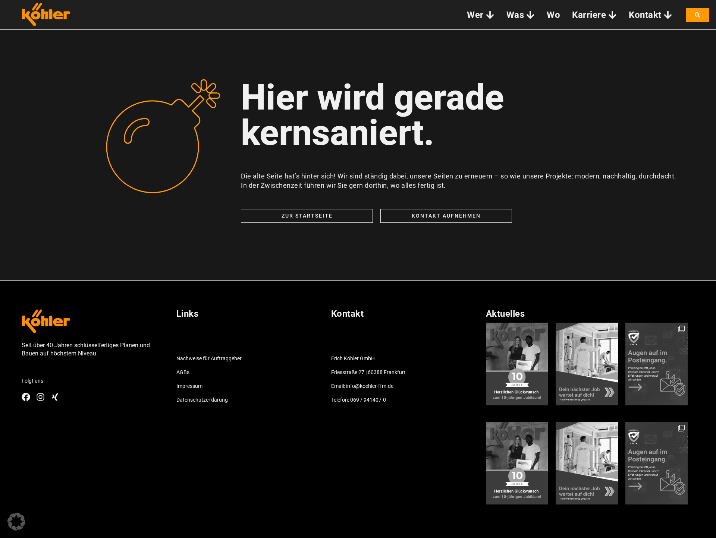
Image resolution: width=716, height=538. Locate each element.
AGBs (182, 372)
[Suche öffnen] (697, 15)
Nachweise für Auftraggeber (209, 358)
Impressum (189, 386)
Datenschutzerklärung (202, 400)
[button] (16, 521)
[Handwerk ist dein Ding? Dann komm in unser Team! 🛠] (587, 364)
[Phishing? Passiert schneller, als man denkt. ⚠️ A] (656, 364)
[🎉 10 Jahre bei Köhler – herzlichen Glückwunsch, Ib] (517, 364)
